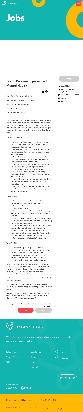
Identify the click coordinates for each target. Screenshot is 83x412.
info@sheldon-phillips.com (18, 400)
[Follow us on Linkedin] (61, 377)
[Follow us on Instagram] (74, 377)
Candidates (36, 351)
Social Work (12, 356)
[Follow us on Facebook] (70, 377)
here (38, 304)
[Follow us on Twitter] (65, 377)
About (33, 361)
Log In (63, 352)
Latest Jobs (11, 351)
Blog (33, 356)
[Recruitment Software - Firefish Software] (55, 408)
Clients (9, 361)
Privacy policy (33, 408)
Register (64, 357)
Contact (34, 367)
